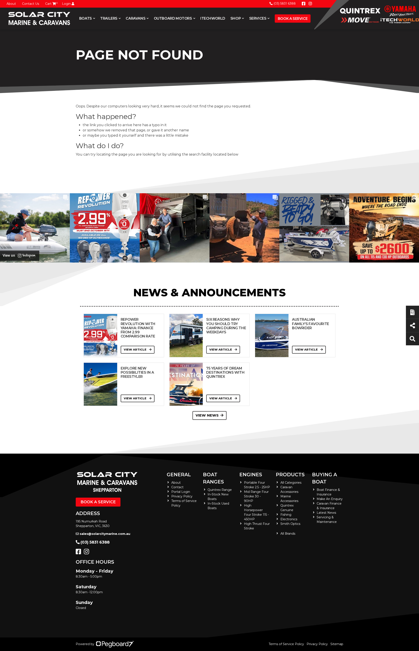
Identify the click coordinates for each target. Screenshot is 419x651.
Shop (235, 18)
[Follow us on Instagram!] (87, 553)
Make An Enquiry (330, 499)
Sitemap (336, 644)
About (11, 4)
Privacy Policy (181, 496)
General (179, 475)
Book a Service (292, 19)
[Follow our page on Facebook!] (303, 3)
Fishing (285, 515)
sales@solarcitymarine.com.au (105, 534)
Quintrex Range (220, 490)
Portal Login (180, 492)
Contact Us (30, 4)
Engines (250, 475)
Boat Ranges (213, 478)
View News (207, 415)
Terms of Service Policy (286, 644)
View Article (135, 349)
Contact (177, 487)
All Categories (290, 483)
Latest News (326, 513)
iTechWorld (212, 18)
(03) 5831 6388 (284, 3)
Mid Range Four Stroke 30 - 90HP (256, 496)
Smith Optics (290, 524)
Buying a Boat (324, 478)
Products (290, 475)
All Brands (287, 534)
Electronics (288, 519)
